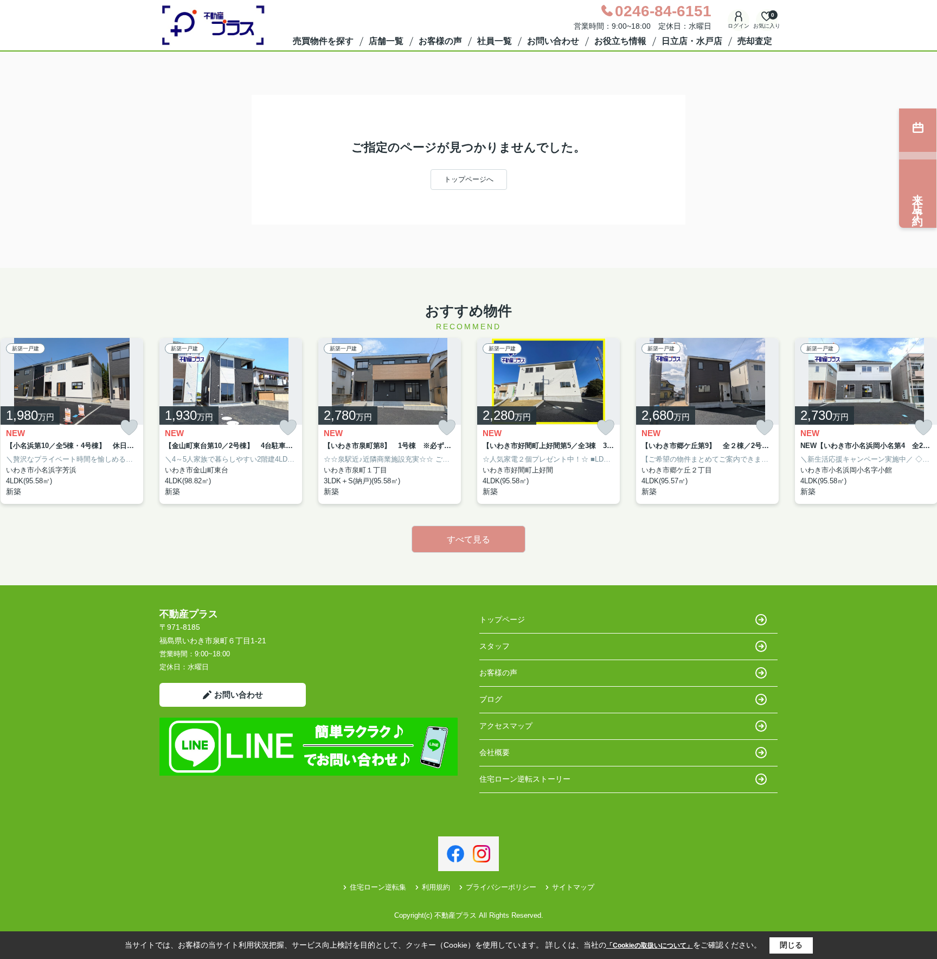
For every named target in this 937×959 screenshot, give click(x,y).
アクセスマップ (505, 725)
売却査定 (754, 41)
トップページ (502, 619)
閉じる (791, 945)
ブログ (490, 699)
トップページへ (468, 179)
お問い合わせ (553, 41)
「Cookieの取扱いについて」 (649, 945)
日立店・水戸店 (692, 41)
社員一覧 (494, 41)
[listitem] (230, 421)
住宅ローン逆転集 (378, 887)
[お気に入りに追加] (129, 427)
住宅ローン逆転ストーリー (524, 779)
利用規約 (436, 887)
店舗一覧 (386, 41)
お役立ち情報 (620, 41)
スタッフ (494, 646)
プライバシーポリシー (501, 887)
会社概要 (494, 752)
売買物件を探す (323, 41)
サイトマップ (573, 887)
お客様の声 (440, 41)
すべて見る (468, 539)
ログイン (738, 26)
